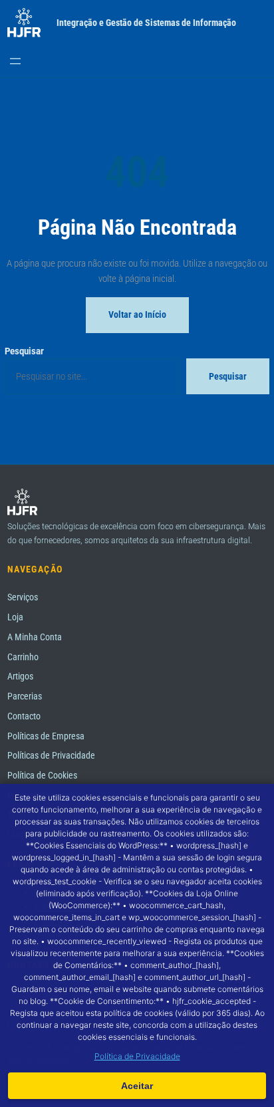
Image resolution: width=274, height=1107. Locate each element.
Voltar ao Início (137, 314)
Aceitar (137, 1085)
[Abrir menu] (15, 61)
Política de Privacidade (137, 1056)
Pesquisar (24, 351)
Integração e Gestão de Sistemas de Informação (146, 23)
